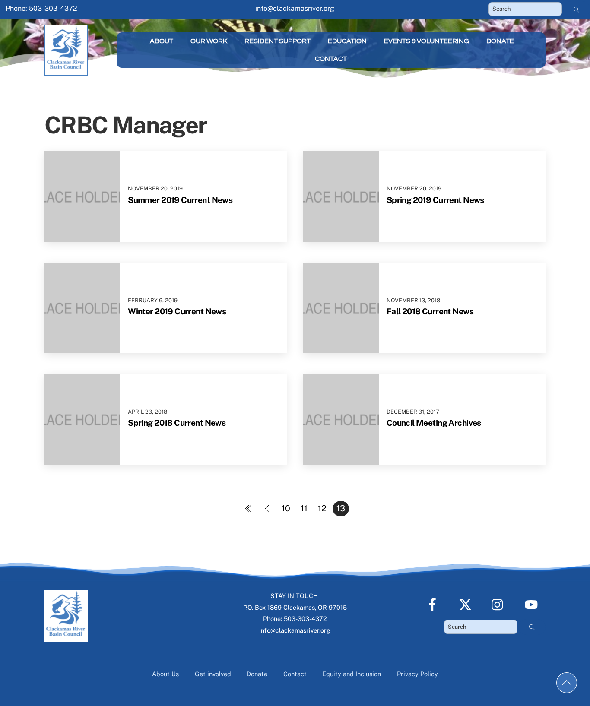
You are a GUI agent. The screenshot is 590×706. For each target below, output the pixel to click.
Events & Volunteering (426, 41)
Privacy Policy (417, 674)
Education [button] (347, 41)
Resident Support (277, 41)
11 (304, 508)
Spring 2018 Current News (176, 422)
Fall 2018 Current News (430, 311)
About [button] (161, 41)
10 (286, 508)
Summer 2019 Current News (180, 200)
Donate (500, 41)
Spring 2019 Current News (435, 200)
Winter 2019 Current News (177, 311)
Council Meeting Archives (434, 422)
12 (322, 508)
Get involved (213, 674)
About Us (165, 674)
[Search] (576, 9)
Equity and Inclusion (351, 674)
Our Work (208, 41)
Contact (331, 58)
